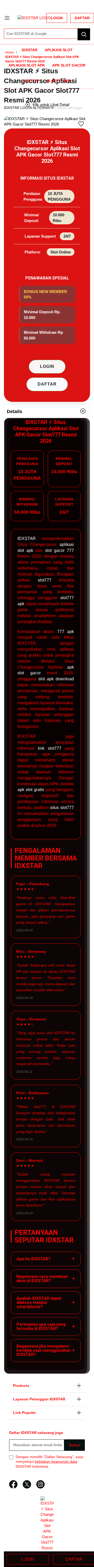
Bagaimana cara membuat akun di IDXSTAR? (45, 1278)
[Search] (84, 34)
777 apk (65, 631)
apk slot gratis (30, 789)
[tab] (47, 411)
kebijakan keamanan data (56, 1461)
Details (14, 411)
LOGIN (47, 366)
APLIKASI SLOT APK (27, 65)
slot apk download (56, 679)
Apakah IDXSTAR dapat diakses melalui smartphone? (45, 1302)
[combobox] (47, 33)
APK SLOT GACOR (68, 65)
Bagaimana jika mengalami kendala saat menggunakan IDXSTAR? (45, 1350)
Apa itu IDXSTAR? (45, 1259)
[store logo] (37, 18)
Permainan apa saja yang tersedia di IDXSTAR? (45, 1326)
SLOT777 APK (58, 81)
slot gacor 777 (59, 550)
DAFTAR (47, 384)
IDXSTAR (29, 50)
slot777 (44, 580)
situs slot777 (62, 807)
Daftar (82, 18)
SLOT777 (31, 81)
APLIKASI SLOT (59, 50)
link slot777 (49, 748)
